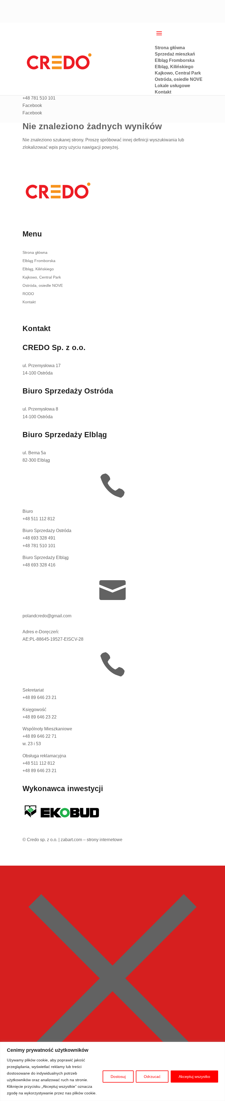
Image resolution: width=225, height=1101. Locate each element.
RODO (28, 294)
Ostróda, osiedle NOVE (42, 285)
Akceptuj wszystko (194, 1076)
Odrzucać (152, 1076)
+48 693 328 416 (38, 565)
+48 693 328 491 (38, 538)
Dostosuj (118, 1076)
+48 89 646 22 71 (39, 736)
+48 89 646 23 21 (39, 697)
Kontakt (29, 302)
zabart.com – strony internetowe (91, 839)
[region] (112, 1071)
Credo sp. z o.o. (42, 839)
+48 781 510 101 (38, 545)
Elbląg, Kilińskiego (38, 269)
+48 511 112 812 (38, 518)
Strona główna (34, 253)
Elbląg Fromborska (38, 261)
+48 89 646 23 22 (39, 717)
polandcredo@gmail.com (46, 615)
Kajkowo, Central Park (41, 277)
